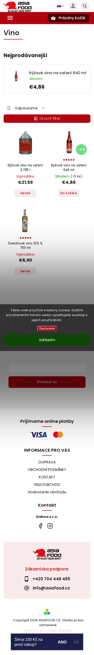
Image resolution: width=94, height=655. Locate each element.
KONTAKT (47, 477)
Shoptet (40, 631)
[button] (58, 86)
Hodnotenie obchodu (47, 492)
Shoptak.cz (65, 631)
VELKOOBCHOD (47, 484)
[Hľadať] (85, 6)
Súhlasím (47, 339)
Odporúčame (26, 108)
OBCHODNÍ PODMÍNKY (47, 469)
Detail (25, 193)
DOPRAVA (47, 462)
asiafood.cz (50, 526)
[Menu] (10, 17)
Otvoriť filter (49, 118)
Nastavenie (47, 328)
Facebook (40, 526)
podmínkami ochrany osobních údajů (47, 383)
